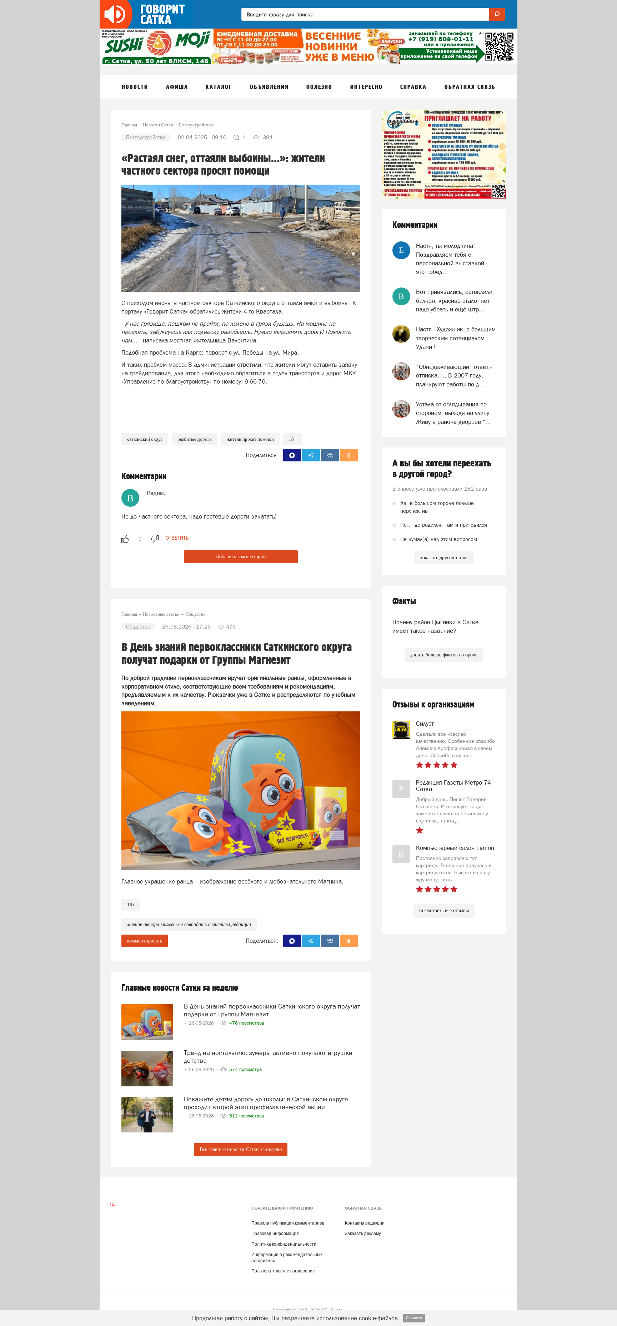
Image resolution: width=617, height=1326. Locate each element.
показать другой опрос (444, 557)
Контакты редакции (365, 1223)
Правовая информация (275, 1233)
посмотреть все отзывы (444, 910)
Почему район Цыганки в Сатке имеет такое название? (435, 626)
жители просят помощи (250, 439)
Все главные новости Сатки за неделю (241, 1149)
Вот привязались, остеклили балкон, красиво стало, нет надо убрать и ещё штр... (454, 300)
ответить (177, 538)
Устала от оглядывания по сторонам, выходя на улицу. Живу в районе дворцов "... (453, 413)
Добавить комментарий (241, 556)
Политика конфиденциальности (283, 1244)
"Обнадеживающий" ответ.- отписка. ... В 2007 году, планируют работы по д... (454, 375)
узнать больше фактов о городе (443, 654)
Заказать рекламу (363, 1233)
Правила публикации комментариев (287, 1223)
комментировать (144, 941)
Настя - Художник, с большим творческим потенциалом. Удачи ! (456, 338)
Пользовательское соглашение (283, 1271)
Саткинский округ (144, 439)
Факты (404, 601)
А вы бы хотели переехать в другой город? (441, 469)
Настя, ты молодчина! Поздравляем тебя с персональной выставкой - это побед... (451, 258)
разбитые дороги (194, 439)
